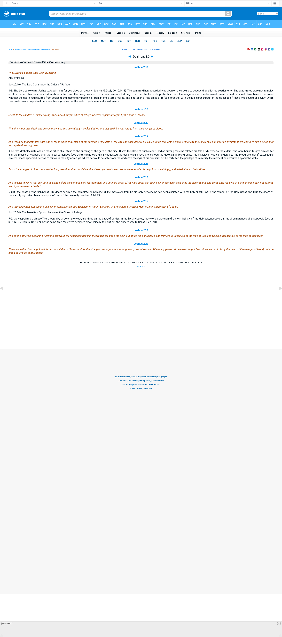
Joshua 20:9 (141, 243)
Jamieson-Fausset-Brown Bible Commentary (32, 49)
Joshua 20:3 (141, 122)
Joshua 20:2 (141, 109)
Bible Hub (141, 266)
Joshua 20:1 (141, 67)
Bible (10, 49)
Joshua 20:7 (141, 201)
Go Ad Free (7, 623)
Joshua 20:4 (141, 136)
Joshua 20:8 (141, 230)
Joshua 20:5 (141, 163)
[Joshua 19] (4, 295)
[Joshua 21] (278, 295)
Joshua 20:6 (141, 177)
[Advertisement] (141, 329)
